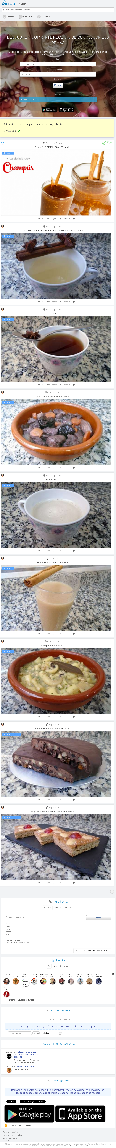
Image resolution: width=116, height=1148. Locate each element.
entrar (58, 85)
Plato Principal (54, 392)
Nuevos (55, 966)
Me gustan (67, 908)
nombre (90, 951)
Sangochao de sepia (52, 645)
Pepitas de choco (13, 940)
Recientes (57, 908)
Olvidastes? (58, 79)
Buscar (99, 917)
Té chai (52, 313)
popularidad (102, 951)
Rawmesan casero (25, 1066)
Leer (42, 219)
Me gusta (53, 219)
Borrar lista (50, 1019)
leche (8, 929)
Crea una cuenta (30, 99)
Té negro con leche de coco (52, 562)
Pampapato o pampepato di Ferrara (52, 728)
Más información (81, 1145)
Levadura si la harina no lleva (18, 943)
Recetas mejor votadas (12, 1135)
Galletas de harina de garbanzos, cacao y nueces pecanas (26, 1054)
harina (8, 934)
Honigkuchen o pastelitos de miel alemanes (52, 811)
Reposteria (53, 724)
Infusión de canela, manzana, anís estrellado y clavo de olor (52, 230)
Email (59, 1019)
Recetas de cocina (9, 3)
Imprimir (67, 1019)
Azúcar (9, 924)
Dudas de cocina (10, 1138)
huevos (9, 926)
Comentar (66, 219)
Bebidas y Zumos (53, 143)
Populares (48, 908)
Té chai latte (52, 479)
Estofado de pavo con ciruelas (52, 396)
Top (49, 966)
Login (23, 4)
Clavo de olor (11, 131)
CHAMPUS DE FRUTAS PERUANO (52, 147)
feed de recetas (25, 1125)
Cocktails (53, 558)
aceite (8, 932)
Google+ (6, 1141)
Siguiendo (64, 966)
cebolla (9, 937)
